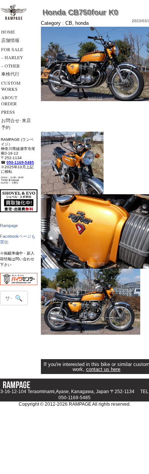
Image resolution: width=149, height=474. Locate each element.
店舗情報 (10, 40)
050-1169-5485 (20, 162)
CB (68, 23)
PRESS (8, 112)
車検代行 (10, 74)
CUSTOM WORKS (11, 86)
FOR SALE (12, 49)
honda (82, 23)
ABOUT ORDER (9, 100)
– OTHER (10, 66)
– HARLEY (12, 57)
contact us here (103, 369)
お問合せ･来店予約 (16, 123)
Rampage (9, 225)
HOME (8, 32)
